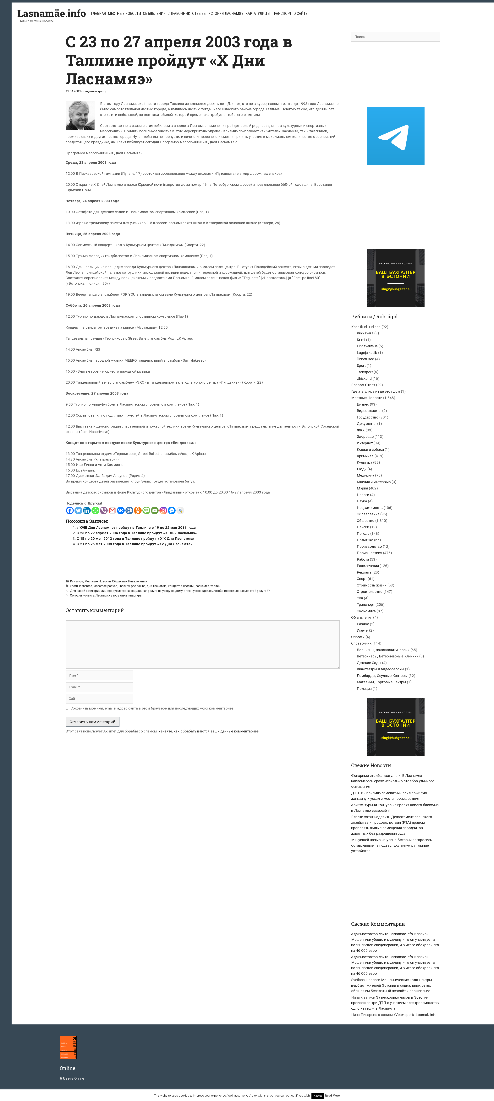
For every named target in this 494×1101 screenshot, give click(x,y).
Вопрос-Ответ (363, 385)
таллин (215, 586)
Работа (363, 559)
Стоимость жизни (372, 585)
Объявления (154, 13)
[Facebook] (70, 510)
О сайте (300, 13)
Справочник (178, 13)
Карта (250, 13)
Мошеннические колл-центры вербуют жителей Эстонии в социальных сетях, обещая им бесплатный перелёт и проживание (391, 985)
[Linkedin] (87, 510)
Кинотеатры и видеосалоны (380, 669)
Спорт (362, 578)
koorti (74, 586)
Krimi (361, 339)
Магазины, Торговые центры (381, 682)
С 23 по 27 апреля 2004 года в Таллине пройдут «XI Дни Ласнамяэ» (137, 533)
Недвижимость (370, 507)
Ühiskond (364, 378)
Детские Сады (369, 663)
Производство (369, 546)
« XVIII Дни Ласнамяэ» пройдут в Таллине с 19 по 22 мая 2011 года (136, 527)
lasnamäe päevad (105, 586)
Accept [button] (318, 1095)
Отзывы (199, 13)
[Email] (155, 510)
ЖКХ (361, 430)
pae (133, 586)
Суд (360, 598)
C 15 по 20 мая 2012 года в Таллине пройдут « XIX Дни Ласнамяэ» (135, 538)
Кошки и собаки (370, 449)
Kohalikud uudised (366, 327)
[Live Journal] (180, 510)
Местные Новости (124, 13)
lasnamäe (85, 586)
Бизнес (363, 404)
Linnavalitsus (367, 346)
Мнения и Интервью (374, 482)
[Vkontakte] (121, 510)
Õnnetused (365, 359)
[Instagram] (163, 510)
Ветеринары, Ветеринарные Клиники (387, 656)
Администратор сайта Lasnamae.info (382, 934)
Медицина (365, 475)
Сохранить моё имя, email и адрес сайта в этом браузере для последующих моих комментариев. (152, 708)
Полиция (364, 688)
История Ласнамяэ (226, 13)
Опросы (358, 637)
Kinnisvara (365, 333)
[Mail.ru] (129, 510)
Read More (332, 1095)
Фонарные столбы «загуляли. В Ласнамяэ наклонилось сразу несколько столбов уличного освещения (392, 781)
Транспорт (282, 13)
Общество (119, 581)
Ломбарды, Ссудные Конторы (382, 675)
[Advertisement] (202, 561)
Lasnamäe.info (51, 13)
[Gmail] (112, 510)
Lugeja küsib (367, 352)
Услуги (362, 630)
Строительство (369, 591)
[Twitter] (78, 510)
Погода (363, 533)
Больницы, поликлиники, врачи (383, 650)
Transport (365, 372)
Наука (362, 501)
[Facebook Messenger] (172, 510)
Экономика (366, 611)
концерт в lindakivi (181, 586)
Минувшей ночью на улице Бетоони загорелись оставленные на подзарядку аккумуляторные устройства (391, 845)
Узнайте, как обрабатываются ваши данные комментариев (208, 731)
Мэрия (362, 488)
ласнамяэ (202, 586)
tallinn (141, 586)
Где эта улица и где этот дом (375, 391)
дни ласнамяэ (157, 586)
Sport (361, 365)
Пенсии (363, 527)
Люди (361, 469)
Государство (367, 417)
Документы (366, 423)
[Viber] (104, 510)
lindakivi (124, 586)
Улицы (264, 13)
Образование (368, 514)
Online (72, 1078)
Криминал (365, 456)
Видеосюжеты (369, 410)
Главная (98, 13)
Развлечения (137, 581)
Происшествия (369, 553)
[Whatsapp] (95, 510)
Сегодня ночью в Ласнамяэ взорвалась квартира (105, 595)
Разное (363, 624)
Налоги (363, 495)
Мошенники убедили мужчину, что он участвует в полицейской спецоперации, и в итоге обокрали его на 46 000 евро (395, 945)
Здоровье (365, 436)
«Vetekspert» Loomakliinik (415, 1014)
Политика (365, 540)
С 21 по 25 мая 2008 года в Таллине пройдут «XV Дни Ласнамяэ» (134, 544)
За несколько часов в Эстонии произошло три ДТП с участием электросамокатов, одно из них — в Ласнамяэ (395, 1003)
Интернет (365, 443)
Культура (76, 581)
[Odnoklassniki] (138, 510)
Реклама (364, 572)
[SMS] (146, 510)
